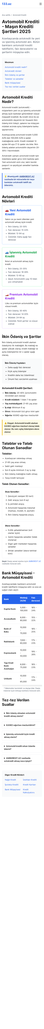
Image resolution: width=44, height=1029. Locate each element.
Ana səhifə (6, 15)
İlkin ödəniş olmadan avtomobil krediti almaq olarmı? (19, 714)
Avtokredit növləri (13, 71)
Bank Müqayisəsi (12, 789)
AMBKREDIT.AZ (26, 176)
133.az (6, 4)
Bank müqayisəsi (12, 83)
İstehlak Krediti (30, 780)
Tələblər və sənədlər (14, 79)
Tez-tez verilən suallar (15, 86)
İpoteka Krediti (11, 784)
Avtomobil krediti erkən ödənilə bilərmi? (19, 747)
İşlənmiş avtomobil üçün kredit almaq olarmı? (19, 735)
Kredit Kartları (29, 784)
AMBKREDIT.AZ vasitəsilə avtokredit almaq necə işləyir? (18, 759)
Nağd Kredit (10, 780)
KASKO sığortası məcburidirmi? (20, 725)
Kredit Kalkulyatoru (28, 791)
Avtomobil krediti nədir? (16, 67)
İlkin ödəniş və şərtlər (15, 75)
